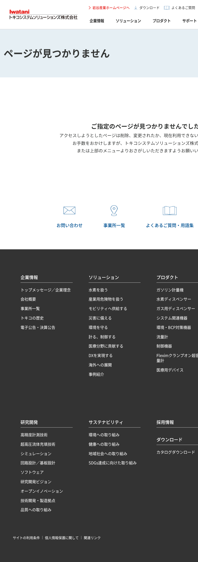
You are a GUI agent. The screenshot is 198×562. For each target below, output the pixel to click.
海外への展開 (100, 364)
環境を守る (98, 327)
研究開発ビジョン (36, 481)
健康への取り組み (104, 444)
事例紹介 (96, 374)
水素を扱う (98, 289)
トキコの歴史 (32, 317)
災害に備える (100, 317)
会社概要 (28, 299)
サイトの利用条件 (26, 537)
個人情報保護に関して (62, 537)
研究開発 (29, 422)
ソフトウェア (32, 472)
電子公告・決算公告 (38, 327)
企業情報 (97, 20)
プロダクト (162, 20)
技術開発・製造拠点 (38, 500)
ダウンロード (149, 7)
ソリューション (128, 20)
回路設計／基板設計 (38, 462)
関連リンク (92, 537)
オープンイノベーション (42, 491)
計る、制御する (102, 336)
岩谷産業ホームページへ (111, 7)
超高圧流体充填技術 (38, 444)
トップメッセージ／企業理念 (46, 289)
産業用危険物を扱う (106, 299)
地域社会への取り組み (108, 453)
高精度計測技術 (34, 434)
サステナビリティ (106, 422)
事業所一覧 (30, 308)
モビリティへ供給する (108, 308)
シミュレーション (36, 453)
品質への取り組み (36, 509)
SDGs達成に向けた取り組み (113, 462)
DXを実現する (101, 355)
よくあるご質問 (183, 7)
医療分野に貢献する (106, 345)
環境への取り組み (104, 434)
